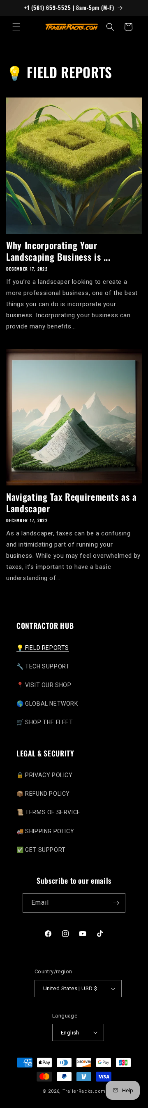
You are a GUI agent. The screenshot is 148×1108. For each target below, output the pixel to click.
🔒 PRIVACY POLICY (44, 775)
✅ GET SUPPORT (41, 849)
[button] (16, 27)
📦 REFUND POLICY (43, 793)
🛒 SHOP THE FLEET (44, 722)
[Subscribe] (116, 903)
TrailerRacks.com (84, 1091)
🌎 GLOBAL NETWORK (47, 703)
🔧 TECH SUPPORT (42, 666)
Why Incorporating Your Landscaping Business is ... (58, 250)
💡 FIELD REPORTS (42, 647)
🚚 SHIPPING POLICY (45, 831)
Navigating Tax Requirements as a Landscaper (71, 502)
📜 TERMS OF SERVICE (48, 812)
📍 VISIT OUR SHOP (44, 685)
